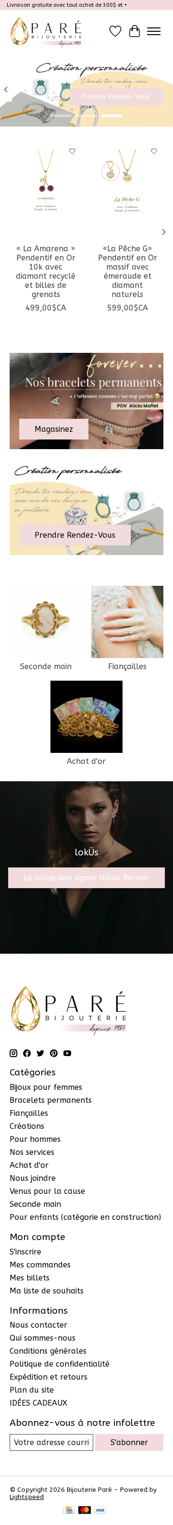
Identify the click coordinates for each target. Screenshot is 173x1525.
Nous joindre (33, 1178)
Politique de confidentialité (60, 1364)
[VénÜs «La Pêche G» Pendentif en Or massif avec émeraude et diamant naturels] (127, 190)
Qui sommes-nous (42, 1338)
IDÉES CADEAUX (38, 1403)
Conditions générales (48, 1351)
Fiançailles (127, 666)
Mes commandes (40, 1264)
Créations (27, 1126)
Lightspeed (27, 1496)
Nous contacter (38, 1325)
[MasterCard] (84, 1510)
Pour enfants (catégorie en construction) (85, 1217)
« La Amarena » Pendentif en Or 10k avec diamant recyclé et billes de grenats (45, 271)
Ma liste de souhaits (47, 1290)
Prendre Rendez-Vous (116, 97)
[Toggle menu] (153, 31)
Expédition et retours (48, 1377)
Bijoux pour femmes (46, 1087)
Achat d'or (86, 761)
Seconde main (46, 666)
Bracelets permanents (51, 1100)
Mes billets (29, 1277)
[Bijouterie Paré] (46, 31)
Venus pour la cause (47, 1191)
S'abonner (129, 1442)
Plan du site (32, 1390)
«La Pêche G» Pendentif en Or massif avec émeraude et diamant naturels (127, 271)
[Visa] (100, 1510)
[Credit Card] (69, 1510)
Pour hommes (35, 1139)
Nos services (32, 1152)
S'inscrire (25, 1251)
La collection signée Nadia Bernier (86, 877)
